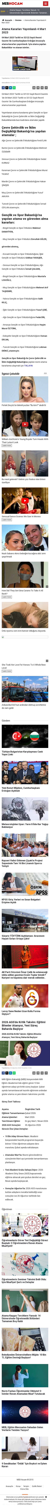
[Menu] (46, 4)
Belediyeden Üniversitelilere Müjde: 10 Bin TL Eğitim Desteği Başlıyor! (28, 11)
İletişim (26, 1486)
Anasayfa (8, 20)
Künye (18, 1486)
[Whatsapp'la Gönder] (14, 87)
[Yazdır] (33, 87)
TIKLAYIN (28, 366)
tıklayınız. (29, 1504)
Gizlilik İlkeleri (37, 1486)
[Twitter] (6, 87)
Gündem (18, 20)
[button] (38, 87)
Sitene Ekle (24, 1489)
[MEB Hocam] (12, 3)
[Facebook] (3, 87)
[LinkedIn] (10, 87)
